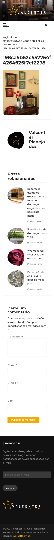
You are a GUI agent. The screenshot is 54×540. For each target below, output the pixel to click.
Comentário (16, 336)
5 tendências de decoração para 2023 (36, 233)
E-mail (13, 383)
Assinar (10, 488)
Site (10, 401)
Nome (12, 365)
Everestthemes (21, 535)
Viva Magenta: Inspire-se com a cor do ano (36, 254)
